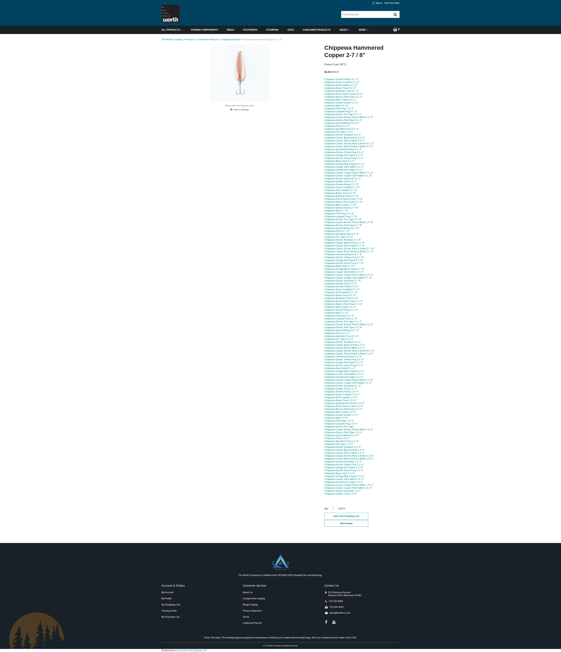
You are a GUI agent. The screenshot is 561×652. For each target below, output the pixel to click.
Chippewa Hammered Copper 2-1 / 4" (343, 377)
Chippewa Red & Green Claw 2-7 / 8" (343, 199)
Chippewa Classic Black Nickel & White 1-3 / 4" (349, 458)
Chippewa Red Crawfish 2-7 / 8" (341, 190)
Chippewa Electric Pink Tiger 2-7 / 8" (343, 225)
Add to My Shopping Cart (346, 516)
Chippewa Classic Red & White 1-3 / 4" (344, 453)
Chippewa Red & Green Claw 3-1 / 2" (343, 94)
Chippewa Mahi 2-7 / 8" (336, 210)
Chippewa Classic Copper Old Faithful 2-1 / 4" (348, 383)
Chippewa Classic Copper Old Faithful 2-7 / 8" (348, 278)
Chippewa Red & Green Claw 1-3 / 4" (343, 406)
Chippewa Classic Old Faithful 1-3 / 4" (344, 479)
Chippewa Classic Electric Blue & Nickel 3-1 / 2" (349, 143)
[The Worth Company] (170, 14)
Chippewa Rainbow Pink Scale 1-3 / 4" (344, 403)
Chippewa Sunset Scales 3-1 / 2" (341, 102)
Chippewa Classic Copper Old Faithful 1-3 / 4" (348, 488)
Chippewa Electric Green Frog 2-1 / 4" (344, 365)
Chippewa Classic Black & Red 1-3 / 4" (344, 450)
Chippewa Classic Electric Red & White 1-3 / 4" (348, 429)
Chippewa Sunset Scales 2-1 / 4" (341, 310)
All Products (170, 30)
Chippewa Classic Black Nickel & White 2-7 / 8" (349, 251)
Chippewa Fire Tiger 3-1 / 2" (338, 132)
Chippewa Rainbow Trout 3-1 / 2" (341, 91)
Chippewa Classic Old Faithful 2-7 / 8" (344, 272)
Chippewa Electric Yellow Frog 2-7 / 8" (344, 257)
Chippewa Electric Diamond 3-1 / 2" (342, 178)
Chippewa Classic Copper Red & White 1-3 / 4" (348, 485)
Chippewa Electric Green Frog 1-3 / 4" (344, 470)
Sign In (379, 3)
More (362, 30)
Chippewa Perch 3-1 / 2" (337, 126)
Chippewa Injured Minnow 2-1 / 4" (341, 330)
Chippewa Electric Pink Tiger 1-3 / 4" (343, 432)
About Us (247, 592)
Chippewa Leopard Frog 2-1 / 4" (340, 318)
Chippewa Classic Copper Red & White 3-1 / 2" (348, 172)
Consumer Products (317, 30)
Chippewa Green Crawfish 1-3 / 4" (342, 394)
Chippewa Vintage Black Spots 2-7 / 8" (344, 269)
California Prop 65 (252, 623)
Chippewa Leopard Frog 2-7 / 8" (340, 216)
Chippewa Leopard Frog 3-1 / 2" (340, 111)
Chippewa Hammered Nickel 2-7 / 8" (343, 254)
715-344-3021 (336, 607)
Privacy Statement (252, 611)
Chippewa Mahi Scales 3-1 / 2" (340, 100)
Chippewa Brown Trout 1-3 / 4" (340, 400)
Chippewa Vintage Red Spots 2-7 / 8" (343, 260)
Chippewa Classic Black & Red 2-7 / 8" (344, 243)
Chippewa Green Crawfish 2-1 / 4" (342, 289)
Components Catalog (254, 598)
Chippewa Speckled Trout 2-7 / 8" (341, 234)
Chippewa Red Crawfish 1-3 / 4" (341, 397)
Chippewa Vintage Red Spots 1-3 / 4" (343, 467)
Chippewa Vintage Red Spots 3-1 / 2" (343, 155)
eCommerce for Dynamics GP (191, 650)
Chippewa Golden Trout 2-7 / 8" (340, 283)
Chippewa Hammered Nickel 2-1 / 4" (343, 356)
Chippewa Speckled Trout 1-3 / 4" (341, 441)
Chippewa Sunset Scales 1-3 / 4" (341, 415)
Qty (326, 508)
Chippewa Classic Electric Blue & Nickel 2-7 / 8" (349, 248)
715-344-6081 (336, 601)
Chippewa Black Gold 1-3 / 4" (339, 473)
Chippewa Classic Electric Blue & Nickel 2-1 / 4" (349, 350)
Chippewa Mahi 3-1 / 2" (336, 105)
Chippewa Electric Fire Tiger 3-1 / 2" (343, 114)
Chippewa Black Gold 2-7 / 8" (339, 266)
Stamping (272, 30)
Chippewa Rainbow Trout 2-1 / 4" (341, 298)
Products (190, 39)
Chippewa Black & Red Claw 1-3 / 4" (343, 409)
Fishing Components (204, 30)
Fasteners (250, 30)
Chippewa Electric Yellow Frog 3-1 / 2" (344, 152)
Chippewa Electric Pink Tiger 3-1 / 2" (343, 120)
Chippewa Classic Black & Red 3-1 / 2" (344, 137)
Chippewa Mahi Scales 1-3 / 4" (340, 412)
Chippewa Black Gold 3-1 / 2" (339, 161)
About (343, 30)
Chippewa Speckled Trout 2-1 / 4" (341, 336)
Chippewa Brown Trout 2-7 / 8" (340, 193)
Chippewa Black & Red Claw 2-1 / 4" (343, 304)
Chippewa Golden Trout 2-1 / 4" (340, 388)
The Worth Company (172, 39)
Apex (290, 30)
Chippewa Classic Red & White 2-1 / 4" (344, 348)
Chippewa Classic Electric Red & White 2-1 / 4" (348, 324)
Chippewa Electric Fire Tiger (339, 426)
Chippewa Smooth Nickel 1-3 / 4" (341, 391)
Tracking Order (169, 611)
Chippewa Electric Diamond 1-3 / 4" (342, 491)
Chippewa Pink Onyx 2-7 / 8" (339, 213)
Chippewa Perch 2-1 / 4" (337, 333)
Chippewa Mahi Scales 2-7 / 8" (340, 205)
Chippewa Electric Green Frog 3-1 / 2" (344, 158)
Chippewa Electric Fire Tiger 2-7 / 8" (343, 219)
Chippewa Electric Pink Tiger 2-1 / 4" (343, 327)
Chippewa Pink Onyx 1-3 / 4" (339, 421)
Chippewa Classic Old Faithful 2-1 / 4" (344, 374)
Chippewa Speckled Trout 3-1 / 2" (341, 129)
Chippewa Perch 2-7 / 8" (337, 231)
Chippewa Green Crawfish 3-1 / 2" (342, 82)
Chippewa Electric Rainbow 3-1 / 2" (342, 135)
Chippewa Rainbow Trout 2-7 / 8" (341, 196)
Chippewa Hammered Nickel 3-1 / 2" (343, 149)
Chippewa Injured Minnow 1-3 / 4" (341, 435)
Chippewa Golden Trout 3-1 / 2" (340, 181)
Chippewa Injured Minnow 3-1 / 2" (341, 123)
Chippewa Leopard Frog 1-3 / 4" (340, 423)
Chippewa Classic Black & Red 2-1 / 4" (344, 345)
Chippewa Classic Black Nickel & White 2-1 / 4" (349, 353)
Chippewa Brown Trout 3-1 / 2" (340, 88)
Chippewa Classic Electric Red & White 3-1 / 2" (348, 117)
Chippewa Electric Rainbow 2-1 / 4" (342, 342)
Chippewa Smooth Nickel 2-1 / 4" (341, 286)
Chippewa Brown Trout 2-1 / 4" (340, 295)
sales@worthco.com (339, 613)
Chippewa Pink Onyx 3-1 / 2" (339, 108)
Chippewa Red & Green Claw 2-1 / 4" (343, 301)
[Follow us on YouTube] (334, 622)
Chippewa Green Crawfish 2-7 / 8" (342, 187)
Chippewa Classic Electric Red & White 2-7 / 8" (348, 222)
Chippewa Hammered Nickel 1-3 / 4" (343, 461)
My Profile (166, 598)
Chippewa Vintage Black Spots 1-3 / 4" (344, 476)
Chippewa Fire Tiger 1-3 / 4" (338, 444)
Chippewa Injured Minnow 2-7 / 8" (341, 228)
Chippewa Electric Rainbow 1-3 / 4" (342, 447)
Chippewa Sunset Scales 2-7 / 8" (341, 207)
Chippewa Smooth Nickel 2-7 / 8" (341, 184)
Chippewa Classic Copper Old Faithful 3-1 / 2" (348, 175)
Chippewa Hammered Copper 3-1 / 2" (343, 170)
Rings (230, 30)
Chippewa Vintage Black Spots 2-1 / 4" (344, 371)
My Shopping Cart (170, 604)
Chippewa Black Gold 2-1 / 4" (339, 368)
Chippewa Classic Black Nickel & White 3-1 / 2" (349, 146)
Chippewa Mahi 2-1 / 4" (336, 313)
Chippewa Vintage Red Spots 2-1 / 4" (343, 362)
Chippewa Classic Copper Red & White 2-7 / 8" (348, 275)
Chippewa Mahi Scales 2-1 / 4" (340, 307)
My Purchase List (170, 617)
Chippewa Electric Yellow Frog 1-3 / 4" (344, 464)
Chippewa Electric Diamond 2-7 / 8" (342, 280)
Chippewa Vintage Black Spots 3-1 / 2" (344, 164)
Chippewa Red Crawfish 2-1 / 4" (341, 292)
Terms (246, 617)
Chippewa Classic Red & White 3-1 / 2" (344, 140)
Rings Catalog (250, 604)
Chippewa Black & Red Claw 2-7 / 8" (343, 202)
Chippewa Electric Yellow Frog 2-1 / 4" (344, 359)
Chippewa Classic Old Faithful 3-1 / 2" (344, 167)
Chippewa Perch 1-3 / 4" (337, 438)
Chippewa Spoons (230, 39)
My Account (167, 592)
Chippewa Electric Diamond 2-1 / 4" (342, 386)
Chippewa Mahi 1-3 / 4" (336, 418)
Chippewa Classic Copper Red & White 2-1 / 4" (348, 380)
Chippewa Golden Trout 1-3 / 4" (340, 494)
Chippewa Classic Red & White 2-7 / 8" (344, 245)
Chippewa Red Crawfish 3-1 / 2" (341, 85)
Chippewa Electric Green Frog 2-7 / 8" (344, 263)
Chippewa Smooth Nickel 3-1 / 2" (341, 79)
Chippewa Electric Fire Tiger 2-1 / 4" (343, 321)
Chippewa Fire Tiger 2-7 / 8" (338, 237)
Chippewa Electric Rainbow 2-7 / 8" (342, 240)
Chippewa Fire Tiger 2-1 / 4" (338, 339)
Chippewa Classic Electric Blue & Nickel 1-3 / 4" (349, 456)
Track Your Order (392, 3)
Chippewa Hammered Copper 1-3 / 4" (343, 482)
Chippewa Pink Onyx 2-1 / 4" (339, 315)
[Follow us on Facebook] (326, 622)
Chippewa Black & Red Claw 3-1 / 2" (343, 97)
